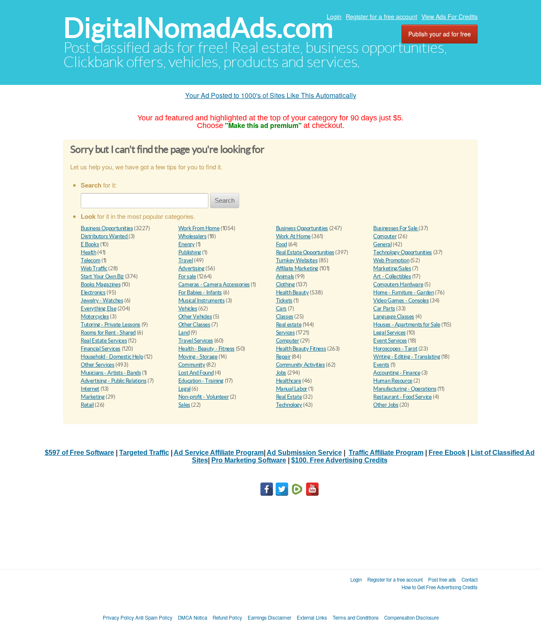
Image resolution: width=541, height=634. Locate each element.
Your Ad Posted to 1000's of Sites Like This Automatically (270, 95)
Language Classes (393, 316)
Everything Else (98, 308)
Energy (186, 244)
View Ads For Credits (449, 16)
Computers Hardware (398, 284)
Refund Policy (227, 617)
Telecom (90, 260)
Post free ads (442, 579)
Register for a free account (381, 16)
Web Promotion (391, 260)
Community (191, 365)
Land (183, 332)
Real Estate (289, 397)
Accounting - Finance (396, 373)
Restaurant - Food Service (402, 397)
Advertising (191, 268)
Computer (384, 236)
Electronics (93, 292)
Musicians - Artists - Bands (111, 373)
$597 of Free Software (79, 452)
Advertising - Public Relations (113, 381)
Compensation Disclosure (411, 617)
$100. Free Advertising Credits (339, 460)
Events (381, 365)
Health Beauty (292, 292)
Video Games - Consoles (401, 300)
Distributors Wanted (104, 236)
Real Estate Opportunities (305, 252)
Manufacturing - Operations (404, 389)
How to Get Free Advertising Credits (440, 587)
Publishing (189, 252)
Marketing (93, 397)
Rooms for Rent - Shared (108, 332)
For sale (187, 276)
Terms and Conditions (356, 617)
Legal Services (389, 332)
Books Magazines (100, 284)
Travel (185, 260)
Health (88, 252)
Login (334, 16)
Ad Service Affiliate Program (219, 452)
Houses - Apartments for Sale (406, 324)
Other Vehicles (195, 316)
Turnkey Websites (297, 260)
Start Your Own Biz (102, 276)
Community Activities (300, 365)
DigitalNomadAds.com (198, 27)
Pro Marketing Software (248, 460)
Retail (87, 405)
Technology (289, 405)
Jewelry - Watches (102, 300)
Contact (470, 579)
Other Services (98, 365)
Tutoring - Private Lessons (110, 324)
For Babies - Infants (200, 292)
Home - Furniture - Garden (403, 292)
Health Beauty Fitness (301, 349)
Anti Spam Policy (153, 617)
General (382, 244)
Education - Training (201, 381)
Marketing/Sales (392, 268)
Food (281, 244)
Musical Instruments (201, 300)
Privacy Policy (118, 617)
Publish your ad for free (439, 34)
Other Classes (194, 324)
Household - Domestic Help (112, 357)
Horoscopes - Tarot (395, 349)
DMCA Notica (192, 617)
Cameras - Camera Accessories (214, 284)
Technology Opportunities (402, 252)
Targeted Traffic (144, 452)
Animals (285, 276)
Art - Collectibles (392, 276)
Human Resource (393, 381)
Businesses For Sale (395, 228)
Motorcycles (95, 316)
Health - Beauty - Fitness (206, 349)
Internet (90, 389)
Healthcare (288, 381)
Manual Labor (291, 389)
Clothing (285, 284)
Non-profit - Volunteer (203, 397)
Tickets (284, 300)
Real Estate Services (104, 340)
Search (225, 200)
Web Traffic (94, 268)
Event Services (390, 340)
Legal (184, 389)
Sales (184, 405)
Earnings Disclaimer (269, 617)
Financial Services (100, 349)
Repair (283, 357)
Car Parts (384, 308)
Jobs (281, 373)
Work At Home (293, 236)
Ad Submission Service (304, 452)
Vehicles (187, 308)
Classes (284, 316)
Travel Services (195, 340)
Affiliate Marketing (297, 268)
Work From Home (199, 228)
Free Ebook (447, 452)
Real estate (289, 324)
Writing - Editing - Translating (406, 357)
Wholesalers (192, 236)
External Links (312, 617)
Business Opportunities (107, 228)
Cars (281, 308)
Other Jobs (385, 405)
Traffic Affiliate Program (386, 452)
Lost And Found (196, 373)
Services (285, 332)
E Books (90, 244)
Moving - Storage (198, 357)
